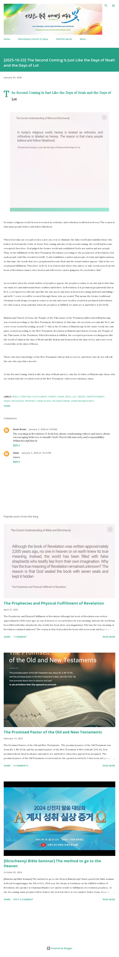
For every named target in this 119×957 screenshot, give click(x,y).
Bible (15, 396)
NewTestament (96, 396)
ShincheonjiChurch (82, 400)
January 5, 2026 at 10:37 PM (36, 452)
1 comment (20, 636)
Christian (25, 396)
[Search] (106, 5)
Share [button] (7, 405)
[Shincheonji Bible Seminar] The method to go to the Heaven (52, 863)
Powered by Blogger (61, 948)
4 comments (20, 765)
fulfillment (39, 396)
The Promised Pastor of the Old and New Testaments (53, 731)
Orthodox (17, 400)
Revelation (44, 400)
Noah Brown (19, 429)
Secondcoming (61, 400)
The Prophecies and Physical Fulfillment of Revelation (54, 603)
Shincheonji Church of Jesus (33, 39)
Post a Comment (23, 899)
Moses (81, 396)
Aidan (16, 452)
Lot (74, 396)
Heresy (52, 396)
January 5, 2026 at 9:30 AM (43, 429)
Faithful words (64, 39)
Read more (109, 636)
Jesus (68, 396)
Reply (16, 445)
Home (7, 39)
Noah (7, 400)
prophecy (30, 400)
